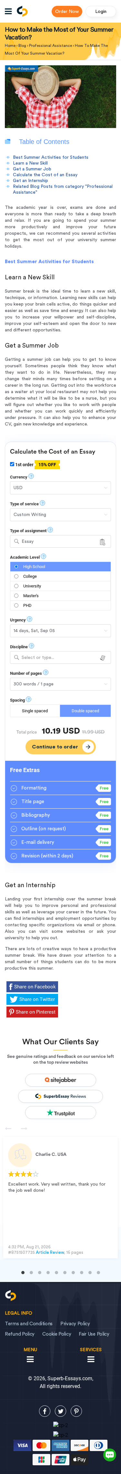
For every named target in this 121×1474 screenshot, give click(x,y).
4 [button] (48, 1272)
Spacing (17, 700)
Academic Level (25, 557)
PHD (27, 605)
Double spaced (85, 710)
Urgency (18, 620)
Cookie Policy (56, 1334)
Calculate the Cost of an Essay (45, 175)
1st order (35, 464)
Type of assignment (28, 531)
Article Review (50, 1252)
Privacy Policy (75, 1323)
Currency (18, 477)
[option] (60, 1197)
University (32, 586)
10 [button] (98, 1272)
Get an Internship (30, 180)
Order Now (67, 11)
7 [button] (73, 1272)
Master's (31, 595)
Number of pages (26, 673)
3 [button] (39, 1272)
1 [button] (23, 1272)
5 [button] (56, 1272)
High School (34, 566)
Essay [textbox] (28, 541)
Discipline (19, 647)
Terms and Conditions (29, 1323)
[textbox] (60, 658)
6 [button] (64, 1272)
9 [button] (90, 1272)
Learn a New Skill (30, 163)
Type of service (24, 504)
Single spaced (35, 710)
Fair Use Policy (94, 1334)
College (30, 576)
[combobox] (60, 541)
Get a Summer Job (32, 169)
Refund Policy (20, 1334)
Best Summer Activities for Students (50, 157)
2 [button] (31, 1272)
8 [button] (81, 1272)
